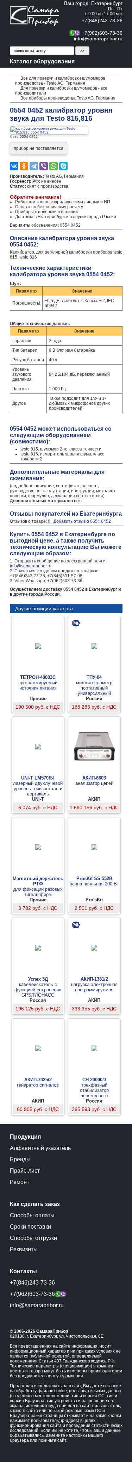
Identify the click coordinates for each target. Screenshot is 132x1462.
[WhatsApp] (53, 166)
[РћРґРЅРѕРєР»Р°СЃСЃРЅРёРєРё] (24, 166)
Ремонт (19, 1182)
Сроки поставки (30, 1227)
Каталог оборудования (42, 61)
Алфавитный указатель (40, 1148)
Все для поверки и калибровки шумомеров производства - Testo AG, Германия (60, 81)
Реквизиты (24, 1249)
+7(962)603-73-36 (102, 33)
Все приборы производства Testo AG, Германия (67, 98)
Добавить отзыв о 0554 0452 (82, 521)
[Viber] (43, 166)
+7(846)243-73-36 (102, 20)
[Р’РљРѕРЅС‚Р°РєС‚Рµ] (14, 166)
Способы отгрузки (33, 1238)
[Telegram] (34, 166)
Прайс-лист (25, 1171)
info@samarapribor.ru (98, 38)
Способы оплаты (32, 1215)
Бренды (20, 1159)
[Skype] (63, 166)
